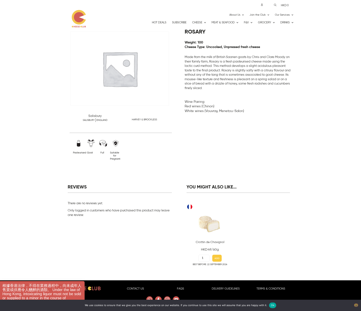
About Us (234, 15)
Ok (272, 305)
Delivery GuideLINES (226, 288)
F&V (246, 22)
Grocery (264, 22)
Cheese (197, 22)
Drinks (285, 22)
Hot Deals (159, 22)
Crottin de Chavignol (210, 242)
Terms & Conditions (270, 288)
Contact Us (135, 288)
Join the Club (258, 15)
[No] (356, 305)
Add (217, 258)
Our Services (282, 15)
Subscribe (179, 22)
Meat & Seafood (223, 22)
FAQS (180, 288)
